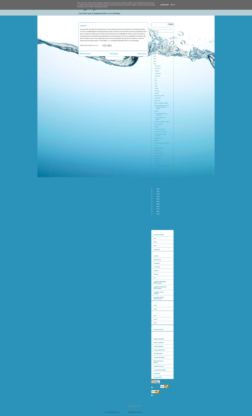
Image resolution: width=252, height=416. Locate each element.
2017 (155, 51)
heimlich (156, 160)
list (155, 315)
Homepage (114, 54)
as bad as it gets (159, 234)
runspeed (156, 263)
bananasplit (157, 178)
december (158, 66)
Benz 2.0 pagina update (161, 103)
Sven (155, 242)
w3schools (157, 373)
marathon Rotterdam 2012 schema (160, 282)
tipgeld (156, 140)
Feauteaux (157, 249)
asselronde (157, 98)
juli (156, 78)
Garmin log (157, 259)
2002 (155, 211)
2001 (155, 214)
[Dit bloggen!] (105, 45)
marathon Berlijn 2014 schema (159, 298)
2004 (155, 206)
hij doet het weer (159, 153)
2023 (155, 39)
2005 (155, 204)
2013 (155, 61)
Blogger (145, 412)
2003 (155, 209)
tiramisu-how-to (158, 329)
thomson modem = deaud (161, 121)
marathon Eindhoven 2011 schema (160, 287)
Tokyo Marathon (159, 346)
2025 (155, 34)
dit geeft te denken (159, 129)
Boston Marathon (159, 339)
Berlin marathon (159, 342)
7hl (155, 278)
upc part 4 (157, 168)
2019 (155, 46)
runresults (157, 267)
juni (156, 81)
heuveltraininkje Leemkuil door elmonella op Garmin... (161, 107)
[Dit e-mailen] (103, 45)
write (155, 309)
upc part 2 (157, 175)
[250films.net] (155, 387)
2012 (155, 63)
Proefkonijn (157, 163)
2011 (155, 189)
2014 (155, 58)
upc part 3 (157, 173)
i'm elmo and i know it (160, 131)
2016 (155, 54)
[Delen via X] (107, 45)
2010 (155, 191)
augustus (158, 76)
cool (155, 145)
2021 (155, 44)
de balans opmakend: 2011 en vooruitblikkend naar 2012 (160, 183)
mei (156, 83)
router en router (158, 155)
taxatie (156, 111)
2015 (155, 56)
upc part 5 (157, 158)
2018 (155, 49)
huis (155, 323)
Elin (155, 245)
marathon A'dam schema (159, 292)
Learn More (164, 5)
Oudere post (141, 54)
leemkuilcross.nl (159, 366)
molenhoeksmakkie (160, 370)
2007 (155, 199)
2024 (155, 36)
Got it (173, 5)
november (158, 68)
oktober (157, 71)
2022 (155, 41)
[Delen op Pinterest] (111, 45)
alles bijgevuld (158, 124)
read (155, 305)
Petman (156, 274)
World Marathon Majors (159, 361)
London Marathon (159, 357)
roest (109, 40)
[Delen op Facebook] (109, 45)
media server (158, 138)
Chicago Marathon (159, 350)
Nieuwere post (85, 54)
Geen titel (157, 100)
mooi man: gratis (159, 95)
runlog (156, 256)
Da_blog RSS (158, 377)
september (158, 73)
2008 (155, 196)
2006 (155, 201)
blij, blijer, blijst (158, 148)
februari (157, 91)
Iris (155, 238)
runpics (156, 270)
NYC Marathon (158, 353)
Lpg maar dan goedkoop (161, 165)
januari (157, 93)
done (155, 319)
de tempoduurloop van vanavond (160, 114)
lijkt (128, 40)
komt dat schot (158, 170)
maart (157, 88)
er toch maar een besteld (161, 143)
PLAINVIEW (124, 412)
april (156, 86)
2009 (155, 194)
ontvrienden (157, 150)
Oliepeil (156, 126)
